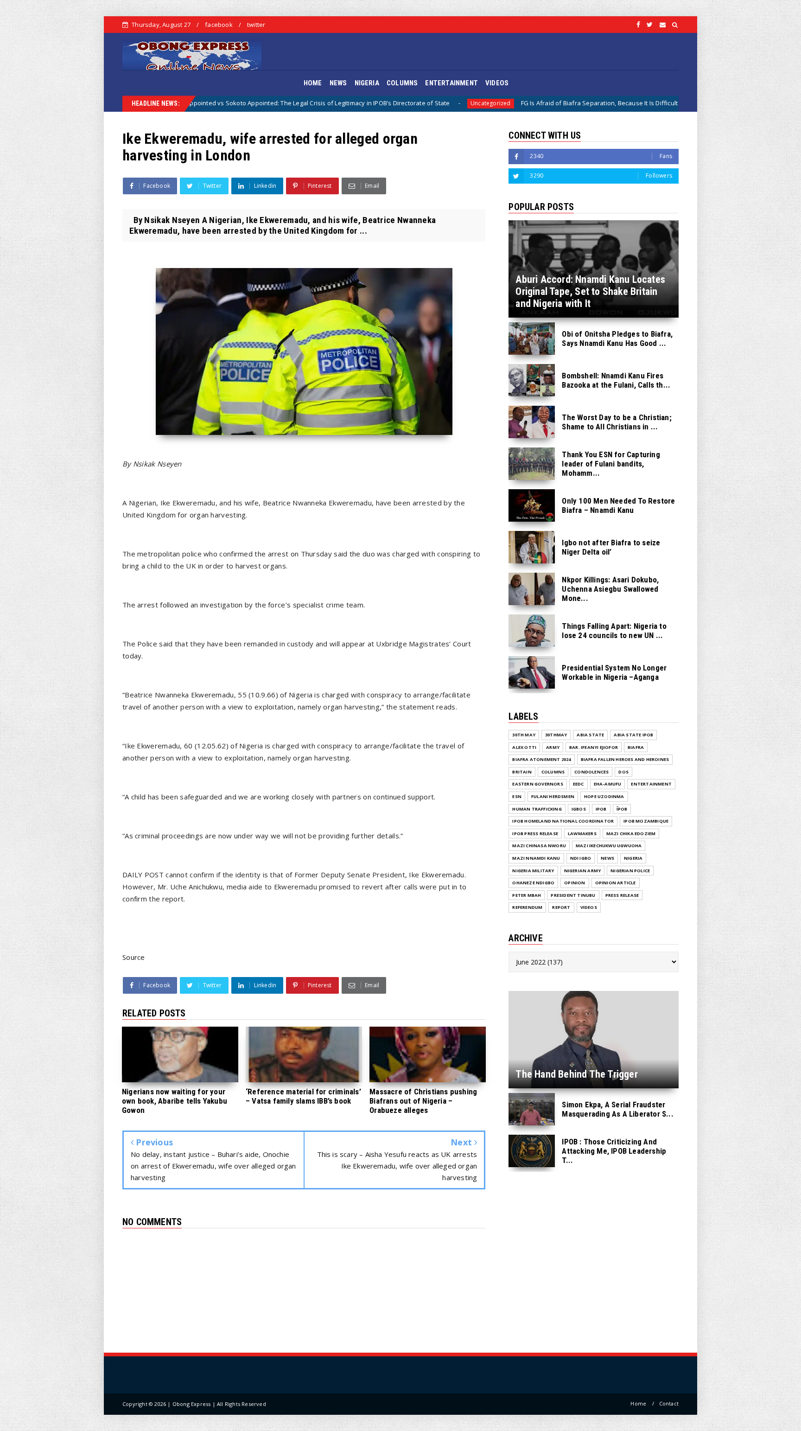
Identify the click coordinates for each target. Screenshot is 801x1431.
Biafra (643, 103)
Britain (521, 772)
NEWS (338, 83)
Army (552, 747)
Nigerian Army (582, 871)
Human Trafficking (536, 809)
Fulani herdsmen (552, 796)
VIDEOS (497, 83)
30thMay (556, 735)
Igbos (579, 809)
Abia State (590, 735)
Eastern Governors (537, 784)
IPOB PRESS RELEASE (535, 833)
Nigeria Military (533, 871)
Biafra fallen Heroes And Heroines (625, 759)
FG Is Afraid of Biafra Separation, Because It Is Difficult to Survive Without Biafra (498, 103)
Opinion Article (615, 883)
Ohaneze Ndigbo (533, 883)
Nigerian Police (630, 871)
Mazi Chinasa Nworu (539, 846)
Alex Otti (524, 747)
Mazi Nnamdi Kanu (536, 858)
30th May (523, 735)
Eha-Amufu (608, 784)
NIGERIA (367, 83)
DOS (623, 772)
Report (561, 907)
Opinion (574, 883)
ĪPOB (622, 809)
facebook (219, 24)
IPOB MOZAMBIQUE (645, 821)
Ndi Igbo (580, 858)
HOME (313, 83)
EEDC (578, 784)
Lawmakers (582, 833)
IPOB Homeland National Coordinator (563, 821)
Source (133, 957)
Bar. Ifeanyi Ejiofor (593, 747)
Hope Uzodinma (604, 796)
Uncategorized (353, 103)
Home (638, 1403)
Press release (622, 895)
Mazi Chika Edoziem (631, 833)
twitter (256, 24)
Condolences (591, 772)
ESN (516, 796)
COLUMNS (402, 83)
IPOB (601, 809)
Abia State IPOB (633, 735)
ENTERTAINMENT (451, 83)
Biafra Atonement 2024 (541, 759)
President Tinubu (573, 895)
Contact (669, 1403)
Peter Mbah (526, 895)
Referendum (527, 907)
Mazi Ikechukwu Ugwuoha (609, 846)
